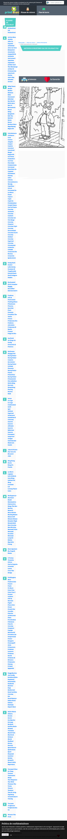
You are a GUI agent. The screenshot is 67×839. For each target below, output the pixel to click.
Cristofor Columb (11, 248)
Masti (10, 500)
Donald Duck (12, 273)
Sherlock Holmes (11, 736)
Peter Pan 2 (11, 592)
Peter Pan (11, 590)
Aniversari (11, 58)
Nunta (10, 553)
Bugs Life (11, 128)
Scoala (10, 716)
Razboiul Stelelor (11, 685)
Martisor (11, 498)
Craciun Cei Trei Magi (12, 219)
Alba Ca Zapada (10, 42)
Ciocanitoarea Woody (13, 183)
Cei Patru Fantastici (11, 157)
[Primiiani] (9, 10)
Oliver (10, 562)
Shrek (10, 739)
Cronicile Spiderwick (12, 257)
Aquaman (11, 62)
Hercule (10, 385)
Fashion (10, 295)
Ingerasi (11, 413)
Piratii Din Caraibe (11, 610)
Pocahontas (12, 620)
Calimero (11, 135)
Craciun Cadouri (10, 215)
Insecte (10, 421)
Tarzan (10, 773)
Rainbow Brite (13, 677)
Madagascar (12, 495)
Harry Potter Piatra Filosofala (12, 372)
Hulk (9, 394)
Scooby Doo (11, 720)
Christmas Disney (11, 174)
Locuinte (11, 484)
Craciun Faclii (13, 232)
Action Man (12, 37)
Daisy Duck (11, 263)
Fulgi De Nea (12, 333)
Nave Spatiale (12, 549)
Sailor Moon (12, 711)
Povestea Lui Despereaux (12, 635)
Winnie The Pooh (12, 816)
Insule (10, 445)
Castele (10, 146)
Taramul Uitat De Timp (12, 770)
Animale (11, 56)
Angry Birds (12, 54)
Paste (10, 586)
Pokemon (11, 622)
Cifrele (10, 180)
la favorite (55, 79)
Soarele (10, 745)
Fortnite (10, 312)
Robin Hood (12, 700)
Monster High (12, 521)
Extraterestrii (12, 291)
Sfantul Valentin (11, 729)
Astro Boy (11, 77)
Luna (9, 491)
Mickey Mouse (12, 514)
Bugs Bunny (12, 126)
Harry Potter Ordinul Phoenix (12, 366)
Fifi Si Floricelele (11, 298)
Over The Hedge (11, 572)
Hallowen (11, 351)
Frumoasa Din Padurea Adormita (12, 323)
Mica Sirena (12, 512)
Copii (9, 199)
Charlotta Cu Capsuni (12, 170)
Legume (10, 474)
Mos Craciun (12, 525)
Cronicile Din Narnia (12, 253)
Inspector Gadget (11, 437)
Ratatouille (11, 681)
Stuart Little (12, 762)
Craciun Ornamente (12, 244)
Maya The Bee (12, 506)
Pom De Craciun (10, 625)
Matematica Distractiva (12, 503)
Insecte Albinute (11, 425)
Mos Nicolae (12, 527)
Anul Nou (11, 60)
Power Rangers (11, 640)
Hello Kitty (11, 383)
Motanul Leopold (10, 537)
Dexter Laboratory (11, 266)
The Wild (11, 782)
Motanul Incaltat (10, 532)
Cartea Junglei (10, 141)
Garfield (11, 338)
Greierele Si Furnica (12, 346)
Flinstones (11, 304)
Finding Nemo (12, 302)
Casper (10, 144)
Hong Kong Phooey (11, 388)
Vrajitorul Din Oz (12, 809)
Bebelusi (11, 99)
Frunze (10, 331)
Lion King (11, 478)
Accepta (5, 834)
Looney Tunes (12, 489)
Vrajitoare (11, 805)
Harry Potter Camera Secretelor (12, 360)
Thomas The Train (12, 785)
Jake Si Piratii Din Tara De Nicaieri (12, 452)
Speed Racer (12, 747)
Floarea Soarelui (10, 307)
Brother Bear (12, 124)
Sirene (10, 743)
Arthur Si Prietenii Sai (12, 70)
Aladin (10, 39)
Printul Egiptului (11, 667)
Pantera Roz (12, 582)
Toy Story (11, 794)
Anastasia (11, 52)
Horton (10, 391)
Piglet (10, 603)
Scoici (10, 718)
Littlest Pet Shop (11, 481)
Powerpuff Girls (11, 644)
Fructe (10, 319)
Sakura (10, 714)
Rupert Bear (12, 707)
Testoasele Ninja (11, 776)
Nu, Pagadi (11, 551)
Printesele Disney (11, 663)
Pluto (9, 617)
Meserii (10, 510)
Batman (10, 92)
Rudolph (11, 705)
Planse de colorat (31, 42)
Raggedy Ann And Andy (12, 674)
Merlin (10, 508)
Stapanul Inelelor (11, 755)
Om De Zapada (13, 564)
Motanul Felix (12, 529)
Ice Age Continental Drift (12, 405)
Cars (9, 137)
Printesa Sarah (11, 654)
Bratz (10, 120)
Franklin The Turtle (12, 315)
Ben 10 (10, 105)
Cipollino (11, 186)
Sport (9, 752)
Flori (9, 310)
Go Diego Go (12, 340)
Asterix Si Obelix (11, 74)
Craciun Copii (12, 226)
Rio (9, 696)
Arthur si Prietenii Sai (42, 42)
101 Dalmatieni (12, 27)
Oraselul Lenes (11, 567)
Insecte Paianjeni (11, 433)
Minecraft (11, 517)
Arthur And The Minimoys (13, 66)
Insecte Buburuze (11, 429)
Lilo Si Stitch (12, 476)
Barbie (10, 90)
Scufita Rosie (12, 726)
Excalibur (11, 288)
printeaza (32, 79)
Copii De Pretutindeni (12, 202)
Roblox (10, 702)
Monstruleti (12, 523)
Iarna (10, 398)
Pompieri (11, 628)
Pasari (10, 584)
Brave (10, 122)
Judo (9, 456)
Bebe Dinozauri (11, 96)
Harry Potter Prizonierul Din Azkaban (12, 379)
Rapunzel (11, 679)
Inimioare (11, 415)
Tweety (10, 799)
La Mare (10, 472)
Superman (11, 764)
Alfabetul (11, 45)
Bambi (10, 88)
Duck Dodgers (12, 275)
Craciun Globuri (10, 236)
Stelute (10, 758)
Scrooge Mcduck (10, 723)
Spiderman (11, 749)
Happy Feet (11, 353)
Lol (9, 486)
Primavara (11, 647)
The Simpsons (12, 780)
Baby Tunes (11, 86)
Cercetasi (11, 167)
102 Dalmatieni (12, 31)
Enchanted (11, 282)
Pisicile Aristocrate (12, 614)
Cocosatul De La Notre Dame (12, 192)
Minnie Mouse (12, 519)
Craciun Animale (11, 210)
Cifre (9, 178)
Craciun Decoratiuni (12, 229)
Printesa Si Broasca (11, 659)
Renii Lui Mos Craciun (12, 693)
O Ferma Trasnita (11, 559)
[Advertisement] (38, 29)
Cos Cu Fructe (12, 207)
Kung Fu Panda (10, 466)
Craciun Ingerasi (11, 240)
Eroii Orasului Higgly (12, 285)
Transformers (13, 796)
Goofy (10, 342)
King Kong (11, 461)
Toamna (10, 790)
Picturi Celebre (10, 595)
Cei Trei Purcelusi (11, 162)
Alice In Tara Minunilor (12, 49)
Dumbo (10, 277)
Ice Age (10, 400)
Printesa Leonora (11, 650)
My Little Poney (11, 543)
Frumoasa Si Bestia (12, 328)
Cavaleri (11, 148)
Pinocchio (11, 605)
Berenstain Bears (11, 108)
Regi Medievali (11, 689)
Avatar (10, 81)
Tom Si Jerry (12, 792)
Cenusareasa (12, 165)
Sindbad (10, 741)
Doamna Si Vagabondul (12, 270)
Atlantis (10, 79)
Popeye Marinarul (11, 631)
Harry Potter (12, 355)
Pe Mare (10, 588)
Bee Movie (11, 101)
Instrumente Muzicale (12, 442)
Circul (10, 188)
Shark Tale (11, 733)
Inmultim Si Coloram (12, 418)
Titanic (10, 788)
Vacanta (11, 803)
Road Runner (12, 698)
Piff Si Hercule (10, 600)
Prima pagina (21, 42)
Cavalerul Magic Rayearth (11, 152)
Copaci (10, 197)
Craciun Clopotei (10, 223)
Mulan (10, 540)
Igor (9, 409)
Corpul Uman (12, 205)
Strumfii (11, 760)
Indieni (10, 411)
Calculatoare (12, 133)
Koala (10, 463)
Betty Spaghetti (11, 113)
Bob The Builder (10, 117)
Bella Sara (11, 103)
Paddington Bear (12, 578)
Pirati (10, 607)
